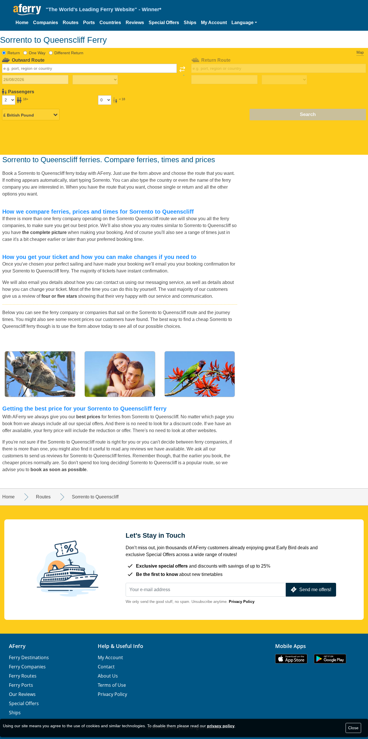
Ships (190, 22)
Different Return (68, 53)
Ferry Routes (23, 676)
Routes (70, 22)
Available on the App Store (291, 658)
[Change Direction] (182, 71)
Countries (110, 22)
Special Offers (164, 22)
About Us (108, 676)
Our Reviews (22, 694)
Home (22, 22)
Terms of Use (112, 685)
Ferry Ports (21, 685)
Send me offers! (315, 589)
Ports (89, 22)
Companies (45, 22)
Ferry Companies (27, 666)
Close (353, 728)
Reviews (135, 22)
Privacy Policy (241, 601)
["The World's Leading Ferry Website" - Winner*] (27, 9)
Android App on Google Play (330, 658)
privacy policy (221, 725)
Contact (106, 666)
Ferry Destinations (29, 657)
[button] (244, 22)
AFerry (17, 646)
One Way (37, 53)
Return (13, 53)
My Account (214, 22)
